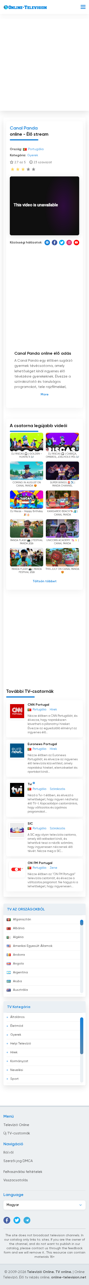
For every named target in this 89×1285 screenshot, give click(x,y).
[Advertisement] (44, 63)
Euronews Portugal (42, 744)
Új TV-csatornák (16, 1133)
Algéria (18, 937)
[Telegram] (27, 1220)
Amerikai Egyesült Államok (32, 946)
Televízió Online (16, 1125)
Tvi (30, 784)
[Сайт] (47, 242)
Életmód (16, 1026)
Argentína (20, 972)
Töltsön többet (45, 581)
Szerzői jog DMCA (18, 1161)
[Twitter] (62, 242)
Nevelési (16, 1070)
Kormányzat (19, 1061)
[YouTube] (76, 242)
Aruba (17, 981)
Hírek (14, 1052)
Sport (14, 1078)
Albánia (18, 928)
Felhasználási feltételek (22, 1172)
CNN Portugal (38, 704)
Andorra (19, 954)
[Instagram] (69, 242)
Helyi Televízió (20, 1043)
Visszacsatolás (15, 1180)
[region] (44, 956)
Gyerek (15, 1034)
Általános (17, 1017)
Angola (18, 963)
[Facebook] (54, 242)
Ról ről (8, 1152)
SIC (30, 823)
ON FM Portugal (40, 863)
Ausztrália (20, 989)
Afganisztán (22, 919)
